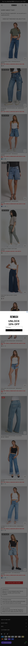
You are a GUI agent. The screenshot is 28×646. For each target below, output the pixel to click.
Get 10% (14, 330)
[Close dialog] (27, 312)
